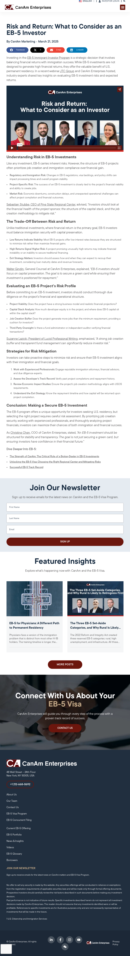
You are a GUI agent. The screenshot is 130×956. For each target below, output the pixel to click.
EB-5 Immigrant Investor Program (48, 58)
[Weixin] (65, 946)
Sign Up (65, 541)
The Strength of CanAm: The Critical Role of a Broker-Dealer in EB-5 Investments (54, 456)
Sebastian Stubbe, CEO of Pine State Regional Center (40, 204)
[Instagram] (69, 939)
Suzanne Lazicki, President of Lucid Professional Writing (42, 339)
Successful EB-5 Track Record (26, 467)
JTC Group (67, 71)
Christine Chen (20, 432)
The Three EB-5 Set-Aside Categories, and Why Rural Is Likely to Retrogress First (94, 628)
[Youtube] (78, 939)
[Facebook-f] (60, 939)
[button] (122, 7)
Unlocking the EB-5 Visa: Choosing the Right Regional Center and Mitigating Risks (55, 462)
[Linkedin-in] (51, 939)
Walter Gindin (15, 269)
